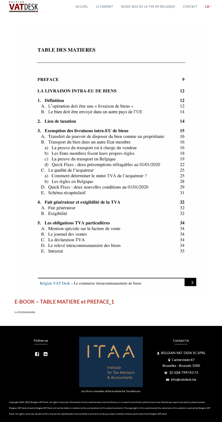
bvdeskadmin (26, 312)
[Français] (208, 6)
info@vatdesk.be (183, 379)
